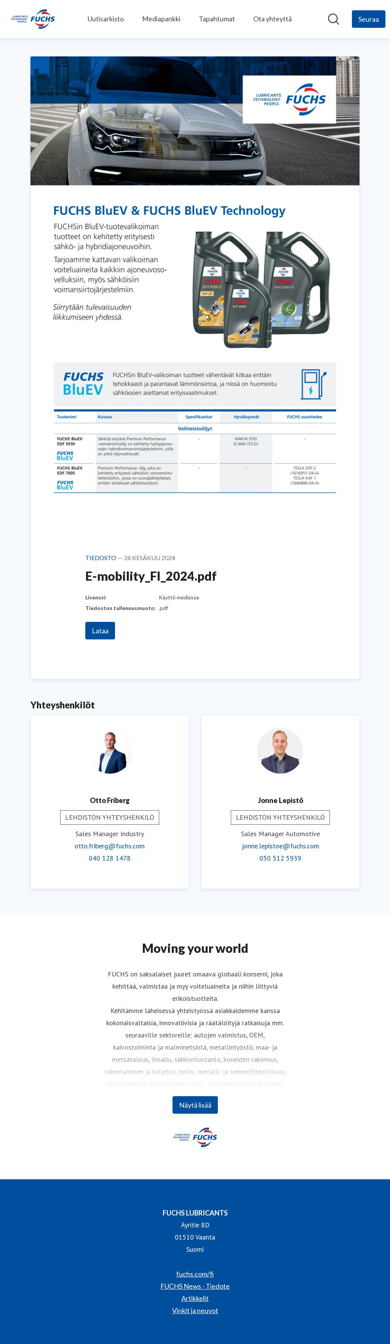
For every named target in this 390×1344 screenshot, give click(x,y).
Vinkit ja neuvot (195, 1310)
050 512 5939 (280, 858)
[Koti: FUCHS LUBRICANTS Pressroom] (33, 19)
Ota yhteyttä (272, 18)
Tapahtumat (217, 18)
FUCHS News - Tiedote (195, 1286)
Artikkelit (195, 1298)
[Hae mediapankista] (334, 19)
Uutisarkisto (106, 18)
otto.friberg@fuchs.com (110, 845)
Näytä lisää (195, 1105)
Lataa (100, 630)
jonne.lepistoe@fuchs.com (280, 845)
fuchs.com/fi (195, 1274)
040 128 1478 (110, 858)
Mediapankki (161, 18)
